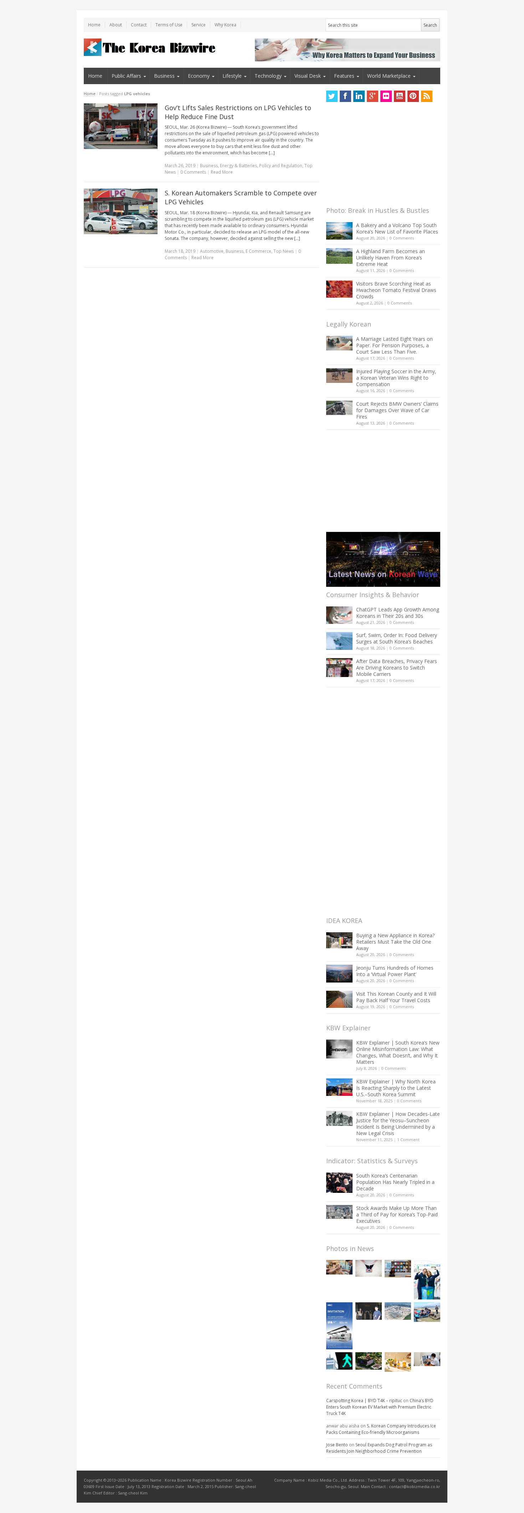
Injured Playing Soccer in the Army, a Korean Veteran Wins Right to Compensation (396, 378)
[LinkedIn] (359, 96)
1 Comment (408, 1139)
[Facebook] (345, 96)
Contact (139, 25)
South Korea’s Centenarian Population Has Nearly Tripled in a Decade (395, 1182)
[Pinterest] (413, 96)
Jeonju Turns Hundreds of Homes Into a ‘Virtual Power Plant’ (394, 971)
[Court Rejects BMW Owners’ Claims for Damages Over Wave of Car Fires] (339, 408)
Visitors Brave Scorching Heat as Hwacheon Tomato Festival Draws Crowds (396, 290)
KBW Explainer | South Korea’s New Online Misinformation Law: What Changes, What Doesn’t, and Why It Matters (398, 1052)
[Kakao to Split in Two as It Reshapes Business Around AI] (368, 1311)
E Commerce (258, 251)
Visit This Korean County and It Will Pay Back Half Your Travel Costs (396, 997)
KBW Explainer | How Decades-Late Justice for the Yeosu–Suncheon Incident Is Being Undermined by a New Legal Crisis (398, 1124)
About (115, 25)
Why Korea (225, 25)
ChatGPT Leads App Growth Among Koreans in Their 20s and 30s (397, 612)
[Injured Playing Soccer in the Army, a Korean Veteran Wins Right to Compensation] (339, 375)
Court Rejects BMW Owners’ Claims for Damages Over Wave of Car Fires (397, 410)
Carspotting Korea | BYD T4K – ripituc (364, 1400)
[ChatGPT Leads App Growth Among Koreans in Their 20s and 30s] (339, 615)
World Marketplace (389, 75)
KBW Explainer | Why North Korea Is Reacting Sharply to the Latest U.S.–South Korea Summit (396, 1088)
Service (198, 25)
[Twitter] (332, 96)
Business (164, 75)
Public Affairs (126, 75)
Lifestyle (232, 75)
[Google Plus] (372, 96)
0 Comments (402, 238)
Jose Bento (337, 1445)
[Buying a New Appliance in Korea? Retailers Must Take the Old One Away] (339, 940)
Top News (283, 251)
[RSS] (426, 96)
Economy (199, 75)
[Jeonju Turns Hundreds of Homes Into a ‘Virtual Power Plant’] (339, 973)
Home (94, 25)
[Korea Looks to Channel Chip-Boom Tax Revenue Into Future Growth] (398, 1311)
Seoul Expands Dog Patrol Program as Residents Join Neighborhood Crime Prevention (379, 1448)
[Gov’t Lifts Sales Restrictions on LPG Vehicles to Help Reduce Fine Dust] (121, 126)
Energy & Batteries (238, 166)
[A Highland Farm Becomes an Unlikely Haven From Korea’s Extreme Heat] (339, 256)
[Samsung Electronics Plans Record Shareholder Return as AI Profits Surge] (339, 1361)
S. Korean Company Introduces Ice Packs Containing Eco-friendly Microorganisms (381, 1429)
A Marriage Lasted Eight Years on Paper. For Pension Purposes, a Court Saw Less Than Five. (394, 345)
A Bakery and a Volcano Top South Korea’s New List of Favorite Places (397, 228)
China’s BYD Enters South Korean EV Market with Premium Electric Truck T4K (379, 1406)
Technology (268, 75)
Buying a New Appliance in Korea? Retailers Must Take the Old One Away (395, 942)
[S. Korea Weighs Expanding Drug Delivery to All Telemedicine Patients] (427, 1359)
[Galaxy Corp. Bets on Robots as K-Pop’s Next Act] (368, 1361)
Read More (222, 172)
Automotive (212, 251)
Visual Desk (307, 75)
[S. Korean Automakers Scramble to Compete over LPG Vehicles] (121, 211)
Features (344, 75)
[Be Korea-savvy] (150, 47)
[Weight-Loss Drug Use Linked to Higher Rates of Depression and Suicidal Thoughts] (368, 1268)
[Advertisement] (379, 156)
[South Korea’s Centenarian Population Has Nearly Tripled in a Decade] (339, 1183)
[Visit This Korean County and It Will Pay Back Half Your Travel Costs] (339, 999)
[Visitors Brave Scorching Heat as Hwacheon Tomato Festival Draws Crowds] (339, 289)
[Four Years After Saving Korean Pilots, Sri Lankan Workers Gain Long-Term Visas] (427, 1312)
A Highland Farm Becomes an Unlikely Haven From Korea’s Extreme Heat (390, 257)
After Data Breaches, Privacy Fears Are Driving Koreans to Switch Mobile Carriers (396, 667)
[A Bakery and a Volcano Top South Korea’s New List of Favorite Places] (339, 231)
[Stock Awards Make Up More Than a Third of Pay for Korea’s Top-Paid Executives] (339, 1212)
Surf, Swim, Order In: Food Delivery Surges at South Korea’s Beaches (396, 638)
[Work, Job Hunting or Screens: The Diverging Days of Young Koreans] (398, 1268)
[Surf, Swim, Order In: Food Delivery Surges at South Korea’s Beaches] (339, 641)
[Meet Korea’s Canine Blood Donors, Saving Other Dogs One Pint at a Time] (339, 1267)
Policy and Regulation (280, 166)
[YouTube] (399, 96)
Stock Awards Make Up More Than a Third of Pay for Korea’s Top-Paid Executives (397, 1214)
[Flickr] (386, 96)
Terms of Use (169, 25)
